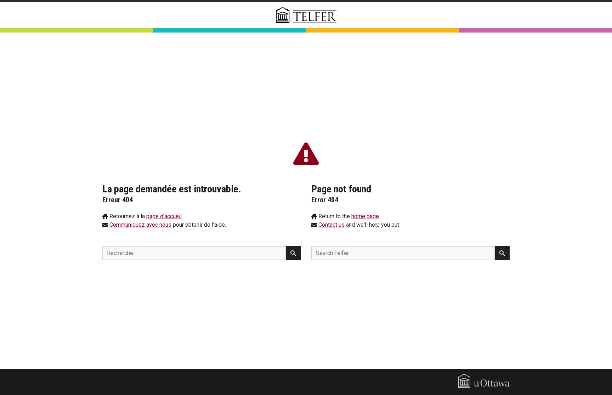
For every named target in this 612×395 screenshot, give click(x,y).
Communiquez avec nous (140, 224)
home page (365, 216)
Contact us (331, 224)
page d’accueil (164, 216)
